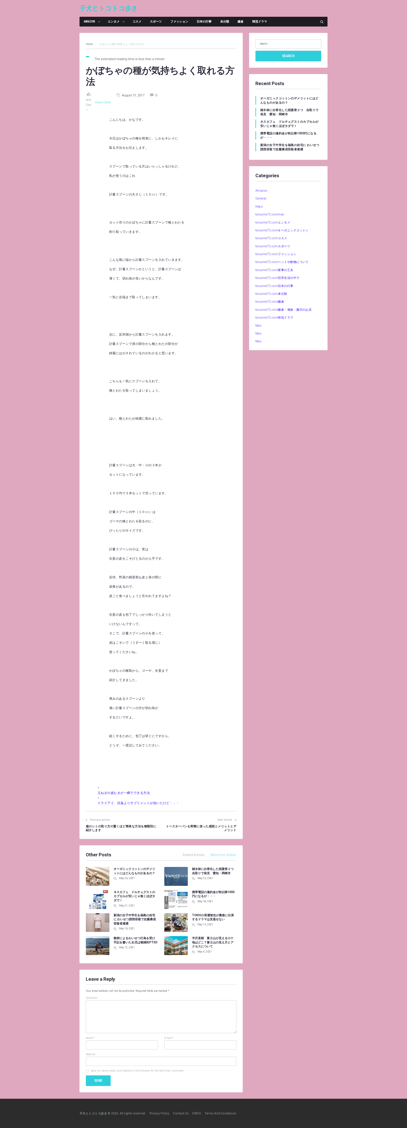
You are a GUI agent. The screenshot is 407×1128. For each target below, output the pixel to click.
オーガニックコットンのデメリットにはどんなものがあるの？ (289, 100)
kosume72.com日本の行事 (274, 286)
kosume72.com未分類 (271, 293)
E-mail (169, 1038)
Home (89, 44)
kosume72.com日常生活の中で (277, 278)
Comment (92, 997)
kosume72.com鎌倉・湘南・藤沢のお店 (283, 309)
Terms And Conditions (220, 1113)
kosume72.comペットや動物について (282, 262)
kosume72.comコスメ (271, 238)
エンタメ (114, 21)
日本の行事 (204, 21)
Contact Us (181, 1113)
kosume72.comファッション (275, 254)
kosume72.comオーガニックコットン (282, 230)
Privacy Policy (159, 1113)
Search (288, 56)
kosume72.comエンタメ (272, 222)
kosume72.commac (269, 214)
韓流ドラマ (259, 21)
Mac (258, 325)
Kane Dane (103, 102)
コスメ (136, 21)
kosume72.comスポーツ (272, 246)
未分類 (224, 21)
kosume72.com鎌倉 (269, 301)
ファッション (179, 21)
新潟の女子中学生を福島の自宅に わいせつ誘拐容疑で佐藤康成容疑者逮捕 (135, 919)
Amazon (89, 21)
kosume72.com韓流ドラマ (274, 317)
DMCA (196, 1113)
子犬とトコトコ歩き (108, 8)
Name (90, 1038)
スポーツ (156, 21)
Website (90, 1054)
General (260, 198)
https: (259, 206)
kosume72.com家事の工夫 (274, 270)
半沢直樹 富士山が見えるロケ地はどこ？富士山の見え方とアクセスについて (213, 942)
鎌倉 (241, 21)
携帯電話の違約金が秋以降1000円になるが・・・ (288, 135)
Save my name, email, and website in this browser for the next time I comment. (137, 1070)
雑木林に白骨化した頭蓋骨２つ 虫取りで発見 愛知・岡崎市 (289, 112)
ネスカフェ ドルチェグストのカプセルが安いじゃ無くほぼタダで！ (134, 896)
